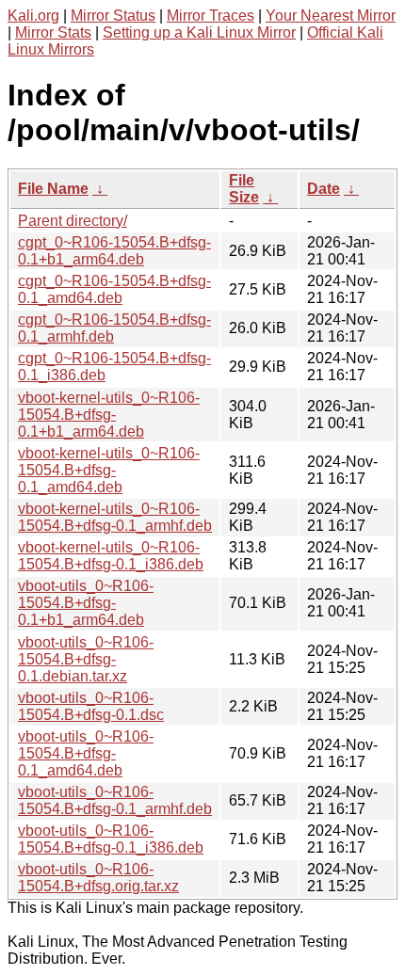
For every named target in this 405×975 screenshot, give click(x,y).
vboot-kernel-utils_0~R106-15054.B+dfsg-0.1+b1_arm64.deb (109, 415)
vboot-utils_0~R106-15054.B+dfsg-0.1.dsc (91, 706)
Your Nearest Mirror (331, 16)
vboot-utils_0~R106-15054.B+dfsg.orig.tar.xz (98, 877)
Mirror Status (113, 16)
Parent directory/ (72, 221)
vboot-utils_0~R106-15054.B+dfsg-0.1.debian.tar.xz (86, 659)
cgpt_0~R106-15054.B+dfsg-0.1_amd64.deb (114, 289)
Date (323, 189)
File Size (244, 188)
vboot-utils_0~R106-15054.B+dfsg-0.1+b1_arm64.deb (86, 603)
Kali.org (33, 16)
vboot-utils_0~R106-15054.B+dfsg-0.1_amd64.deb (86, 753)
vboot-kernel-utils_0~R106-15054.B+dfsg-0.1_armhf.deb (115, 517)
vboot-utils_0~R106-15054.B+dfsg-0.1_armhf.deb (115, 800)
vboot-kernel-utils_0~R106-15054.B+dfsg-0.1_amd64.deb (109, 470)
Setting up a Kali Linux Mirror (199, 32)
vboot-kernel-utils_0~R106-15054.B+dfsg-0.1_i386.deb (110, 555)
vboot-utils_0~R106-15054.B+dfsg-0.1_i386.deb (110, 839)
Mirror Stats (53, 32)
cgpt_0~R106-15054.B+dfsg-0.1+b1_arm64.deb (114, 250)
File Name (53, 189)
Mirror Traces (210, 16)
